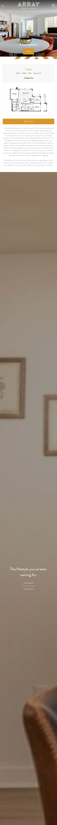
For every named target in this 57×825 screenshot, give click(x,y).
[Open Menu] (53, 5)
